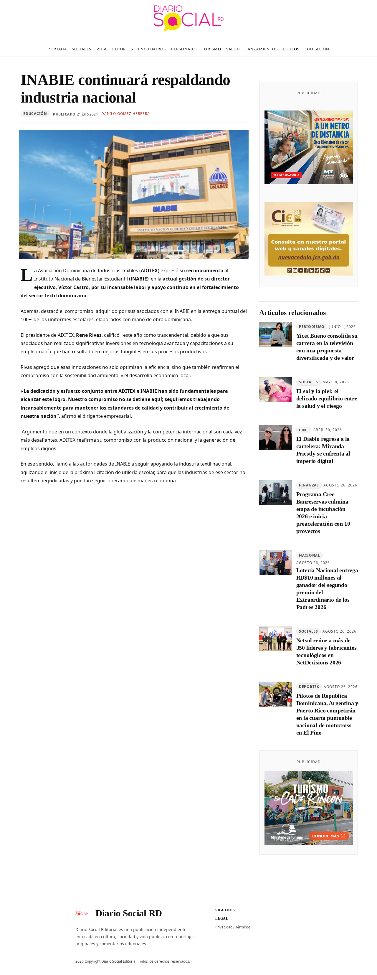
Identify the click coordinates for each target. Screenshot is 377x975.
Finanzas (309, 485)
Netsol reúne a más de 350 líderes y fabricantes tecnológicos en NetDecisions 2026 (326, 651)
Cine (304, 430)
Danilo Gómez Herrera (125, 113)
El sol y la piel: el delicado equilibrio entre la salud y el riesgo (326, 398)
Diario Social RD (128, 913)
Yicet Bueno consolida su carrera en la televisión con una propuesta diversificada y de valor (327, 347)
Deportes (309, 686)
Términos (243, 927)
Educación (35, 113)
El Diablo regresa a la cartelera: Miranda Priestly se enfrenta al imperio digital (323, 450)
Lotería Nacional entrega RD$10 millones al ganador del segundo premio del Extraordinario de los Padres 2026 (327, 589)
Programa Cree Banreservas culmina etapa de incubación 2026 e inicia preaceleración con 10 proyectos (323, 512)
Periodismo (312, 326)
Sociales (308, 382)
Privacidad (223, 927)
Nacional (309, 555)
